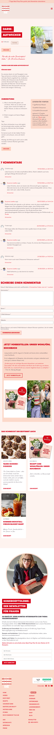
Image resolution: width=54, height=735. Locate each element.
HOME (4, 692)
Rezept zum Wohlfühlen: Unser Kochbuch (40, 466)
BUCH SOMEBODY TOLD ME (11, 715)
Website (3, 320)
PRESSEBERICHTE (34, 704)
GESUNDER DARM (8, 704)
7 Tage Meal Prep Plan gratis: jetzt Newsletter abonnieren (27, 1)
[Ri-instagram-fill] (46, 686)
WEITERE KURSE (7, 709)
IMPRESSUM (6, 725)
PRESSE (5, 728)
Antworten (8, 177)
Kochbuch (33, 461)
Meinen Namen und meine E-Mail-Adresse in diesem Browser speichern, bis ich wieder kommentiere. (27, 328)
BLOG (30, 715)
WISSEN (5, 695)
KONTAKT (32, 695)
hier (40, 119)
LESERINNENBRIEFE (34, 707)
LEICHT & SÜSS (7, 461)
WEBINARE (32, 698)
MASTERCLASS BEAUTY (9, 706)
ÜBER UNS (32, 710)
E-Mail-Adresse (6, 314)
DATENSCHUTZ (7, 722)
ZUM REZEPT (7, 488)
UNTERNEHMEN (33, 701)
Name (3, 308)
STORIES (5, 712)
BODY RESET (6, 698)
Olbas (40, 117)
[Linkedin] (49, 686)
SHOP (30, 712)
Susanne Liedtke (12, 183)
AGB (4, 719)
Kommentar (5, 290)
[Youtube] (52, 686)
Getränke (14, 42)
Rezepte (5, 701)
